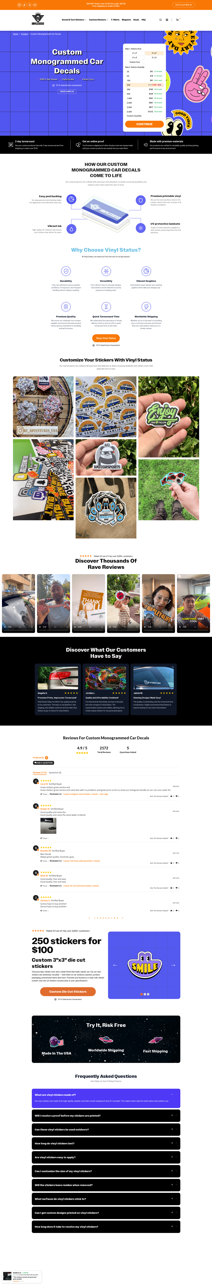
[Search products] (160, 20)
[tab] (40, 773)
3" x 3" (154, 53)
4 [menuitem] (103, 918)
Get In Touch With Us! (183, 5)
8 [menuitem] (114, 918)
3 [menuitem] (100, 918)
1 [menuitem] (94, 918)
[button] (43, 763)
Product (24, 34)
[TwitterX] (29, 5)
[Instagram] (19, 5)
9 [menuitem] (117, 918)
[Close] (40, 1272)
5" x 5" (154, 58)
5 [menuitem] (106, 918)
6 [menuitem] (108, 918)
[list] (109, 826)
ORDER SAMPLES (67, 91)
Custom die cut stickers (68, 991)
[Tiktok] (24, 5)
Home (15, 34)
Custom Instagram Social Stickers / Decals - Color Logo (85, 794)
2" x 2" (134, 53)
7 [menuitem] (111, 918)
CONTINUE (144, 124)
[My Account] (167, 20)
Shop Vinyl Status (106, 338)
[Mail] (35, 5)
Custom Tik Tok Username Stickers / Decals (81, 885)
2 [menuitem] (97, 918)
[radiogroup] (144, 57)
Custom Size (134, 62)
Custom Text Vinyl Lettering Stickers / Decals (81, 861)
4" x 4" (134, 58)
